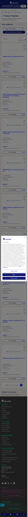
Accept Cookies (14, 278)
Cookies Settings (14, 271)
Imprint (6, 267)
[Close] (25, 237)
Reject (14, 274)
